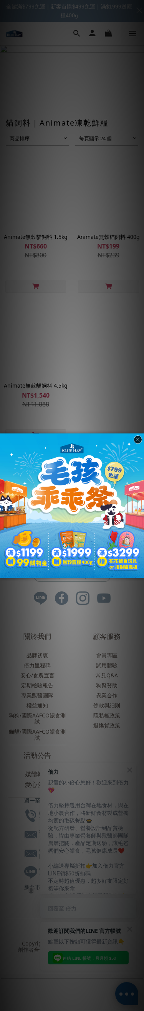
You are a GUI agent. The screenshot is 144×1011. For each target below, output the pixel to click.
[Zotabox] (139, 571)
